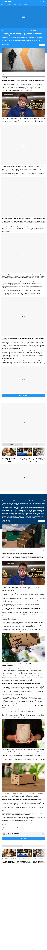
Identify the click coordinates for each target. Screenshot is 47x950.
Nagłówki (5, 77)
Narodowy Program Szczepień (10, 360)
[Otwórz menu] (43, 1)
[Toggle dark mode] (40, 1)
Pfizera (29, 166)
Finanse (25, 4)
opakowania (5, 755)
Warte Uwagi (34, 444)
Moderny (31, 277)
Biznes (19, 4)
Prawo (15, 4)
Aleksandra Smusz (11, 456)
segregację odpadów (17, 675)
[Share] (43, 74)
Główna (2, 4)
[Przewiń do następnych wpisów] (43, 454)
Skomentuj (8, 74)
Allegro (8, 614)
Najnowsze (8, 4)
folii (27, 807)
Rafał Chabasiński (6, 44)
